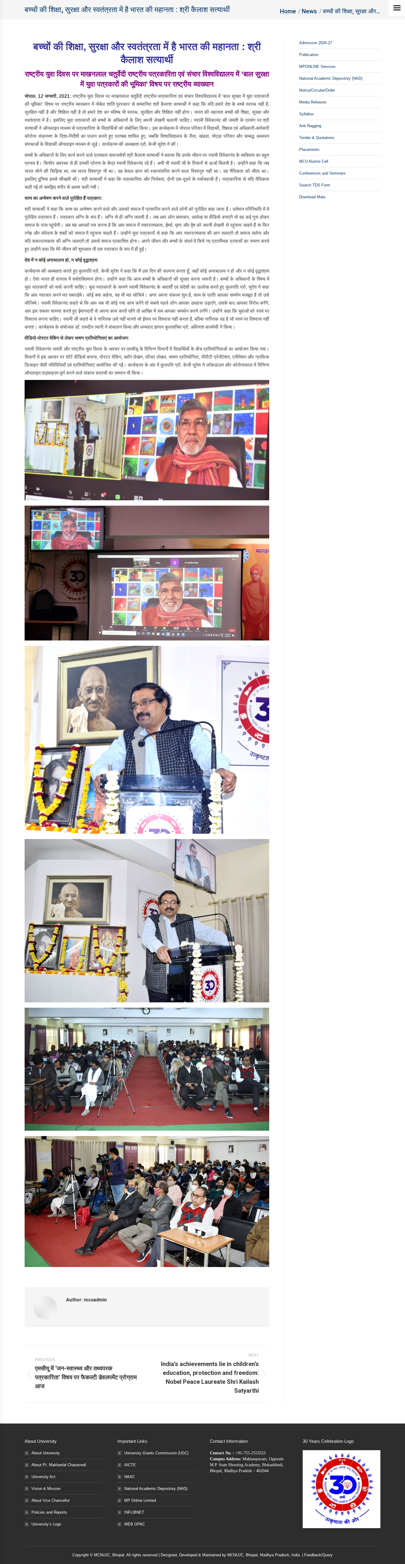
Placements (309, 149)
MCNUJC (235, 1555)
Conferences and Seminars (322, 173)
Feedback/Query (318, 1555)
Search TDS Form (314, 185)
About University (45, 1453)
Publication (308, 54)
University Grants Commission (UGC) (156, 1453)
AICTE (130, 1465)
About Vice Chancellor (50, 1500)
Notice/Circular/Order (317, 90)
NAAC (129, 1476)
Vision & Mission (45, 1488)
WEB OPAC (134, 1524)
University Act (43, 1476)
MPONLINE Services (317, 66)
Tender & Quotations (316, 137)
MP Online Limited (140, 1500)
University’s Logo (46, 1524)
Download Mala (312, 197)
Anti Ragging (310, 126)
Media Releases (313, 102)
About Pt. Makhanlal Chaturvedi (58, 1465)
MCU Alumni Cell (313, 161)
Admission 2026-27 (315, 43)
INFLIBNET (134, 1512)
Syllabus (306, 114)
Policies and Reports (49, 1512)
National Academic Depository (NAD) (330, 78)
